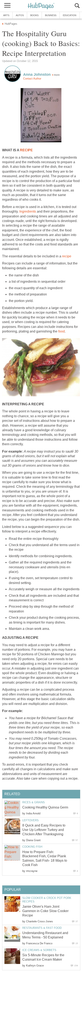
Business (50, 15)
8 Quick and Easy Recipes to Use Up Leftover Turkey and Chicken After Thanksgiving (43, 830)
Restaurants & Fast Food (42, 927)
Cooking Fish (32, 846)
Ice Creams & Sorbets (39, 950)
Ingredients (27, 211)
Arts (6, 15)
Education (69, 15)
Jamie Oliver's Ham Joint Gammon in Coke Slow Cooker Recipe (45, 911)
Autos (20, 15)
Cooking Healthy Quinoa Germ (45, 807)
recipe (66, 256)
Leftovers (30, 820)
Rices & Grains (33, 802)
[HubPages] (41, 6)
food (61, 331)
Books (34, 15)
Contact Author (32, 78)
